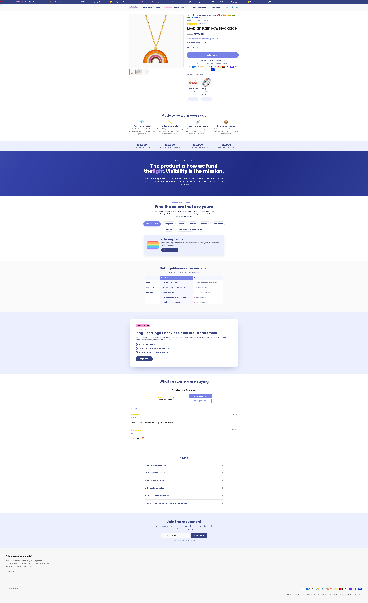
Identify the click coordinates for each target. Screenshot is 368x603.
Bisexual (182, 224)
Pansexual (205, 224)
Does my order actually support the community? (166, 503)
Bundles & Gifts (180, 7)
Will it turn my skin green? (156, 465)
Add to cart (212, 55)
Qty (188, 48)
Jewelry (157, 7)
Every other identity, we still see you (189, 229)
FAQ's (289, 594)
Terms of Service (338, 594)
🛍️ (237, 7)
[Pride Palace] (133, 7)
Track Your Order (299, 594)
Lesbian (193, 224)
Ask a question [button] (200, 401)
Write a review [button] (200, 396)
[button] (192, 24)
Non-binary (218, 224)
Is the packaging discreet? (156, 488)
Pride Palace (15, 588)
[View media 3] (146, 72)
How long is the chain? (155, 473)
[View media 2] (139, 72)
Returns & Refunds (313, 594)
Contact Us (358, 594)
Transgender (168, 224)
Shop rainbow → (170, 250)
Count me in (199, 535)
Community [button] (203, 7)
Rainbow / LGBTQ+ (152, 224)
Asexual (169, 229)
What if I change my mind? (157, 496)
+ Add (193, 99)
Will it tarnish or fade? (154, 480)
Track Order (215, 7)
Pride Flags (147, 7)
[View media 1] (132, 72)
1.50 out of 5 (173, 397)
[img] (136, 414)
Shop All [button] (192, 7)
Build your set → (144, 359)
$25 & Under (167, 7)
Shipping (349, 594)
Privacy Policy (326, 594)
